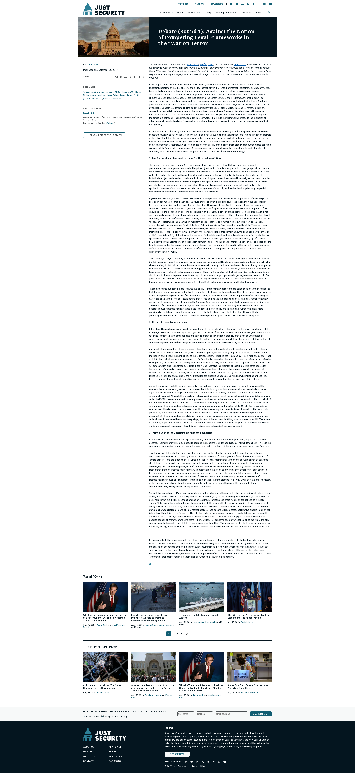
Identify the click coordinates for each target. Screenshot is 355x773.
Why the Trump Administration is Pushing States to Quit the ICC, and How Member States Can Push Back (105, 618)
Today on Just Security (115, 716)
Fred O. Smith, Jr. (104, 692)
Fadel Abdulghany (153, 695)
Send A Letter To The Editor (106, 135)
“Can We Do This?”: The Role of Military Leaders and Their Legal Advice (248, 616)
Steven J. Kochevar (249, 692)
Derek (89, 113)
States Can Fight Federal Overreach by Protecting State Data (247, 686)
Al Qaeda (87, 92)
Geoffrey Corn (206, 64)
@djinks (110, 123)
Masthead (183, 4)
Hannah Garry (151, 625)
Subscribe (259, 714)
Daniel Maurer (247, 622)
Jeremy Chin (198, 622)
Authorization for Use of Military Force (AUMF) (113, 92)
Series (180, 12)
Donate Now (177, 754)
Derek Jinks (92, 64)
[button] (269, 13)
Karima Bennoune (166, 625)
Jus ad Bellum (112, 95)
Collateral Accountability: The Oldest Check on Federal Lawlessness (102, 686)
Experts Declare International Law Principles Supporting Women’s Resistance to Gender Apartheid (149, 618)
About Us (88, 747)
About (258, 12)
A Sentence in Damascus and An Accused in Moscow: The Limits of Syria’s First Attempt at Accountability (153, 688)
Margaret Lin (211, 622)
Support (199, 4)
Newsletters (216, 4)
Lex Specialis (96, 98)
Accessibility (198, 766)
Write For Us (90, 756)
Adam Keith (102, 625)
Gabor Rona (193, 64)
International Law (98, 95)
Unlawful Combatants (113, 98)
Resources (193, 12)
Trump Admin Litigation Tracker (221, 12)
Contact (88, 761)
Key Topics (164, 12)
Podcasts (246, 12)
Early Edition (92, 716)
